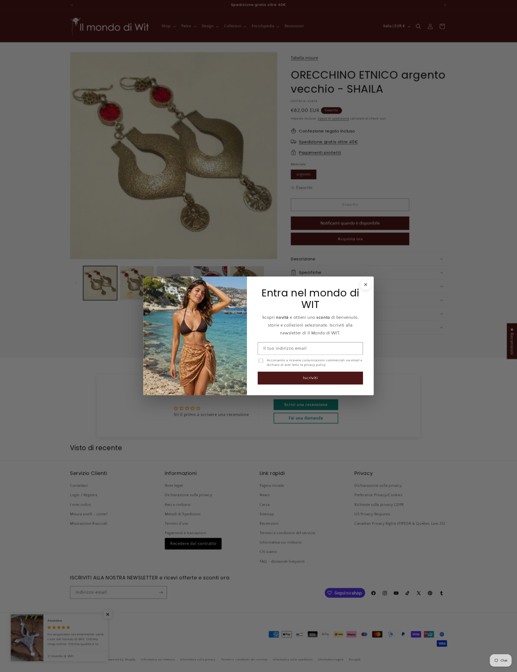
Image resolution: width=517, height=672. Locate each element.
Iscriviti (310, 378)
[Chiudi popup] (365, 284)
